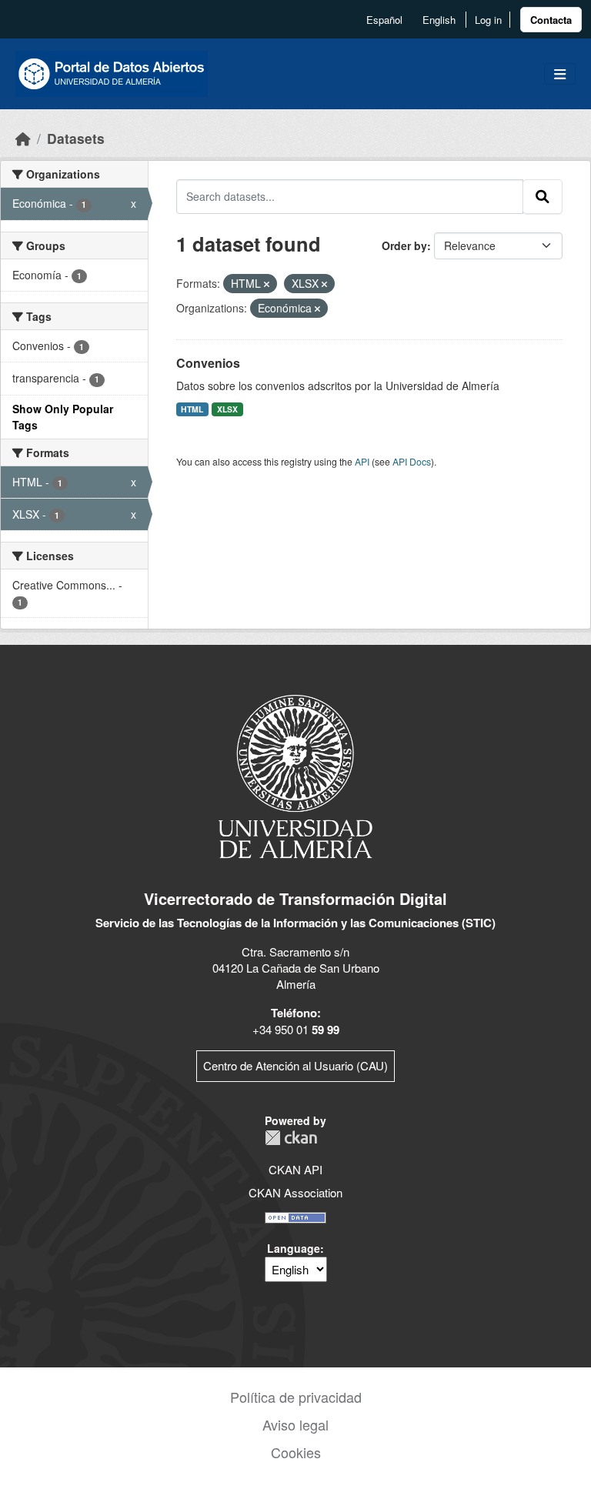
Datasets (76, 138)
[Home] (23, 138)
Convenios (208, 363)
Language (293, 1248)
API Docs (411, 461)
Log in (488, 19)
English (439, 19)
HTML (192, 409)
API (362, 461)
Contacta (551, 19)
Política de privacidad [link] (296, 1397)
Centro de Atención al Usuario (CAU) (295, 1065)
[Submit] (543, 196)
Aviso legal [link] (295, 1424)
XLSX (227, 409)
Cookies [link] (296, 1452)
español (384, 19)
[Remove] (266, 284)
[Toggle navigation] (560, 74)
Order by (404, 245)
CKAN (291, 1138)
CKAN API (295, 1169)
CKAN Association (295, 1192)
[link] (551, 19)
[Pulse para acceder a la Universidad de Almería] (295, 775)
